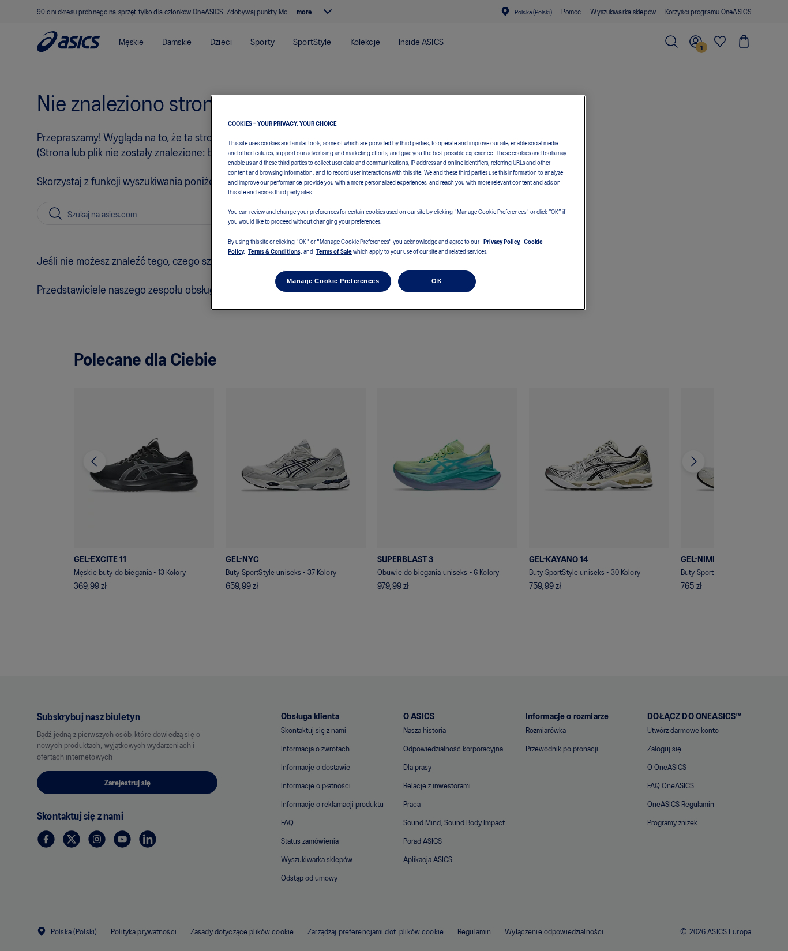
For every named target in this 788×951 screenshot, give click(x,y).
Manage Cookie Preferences (333, 280)
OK (436, 280)
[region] (398, 202)
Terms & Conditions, (275, 251)
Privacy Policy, (502, 241)
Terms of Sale (334, 251)
